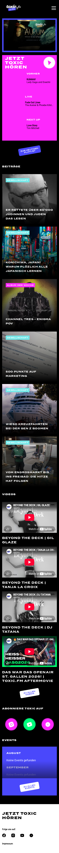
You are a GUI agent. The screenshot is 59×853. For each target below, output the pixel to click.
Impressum (7, 843)
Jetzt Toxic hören (19, 815)
